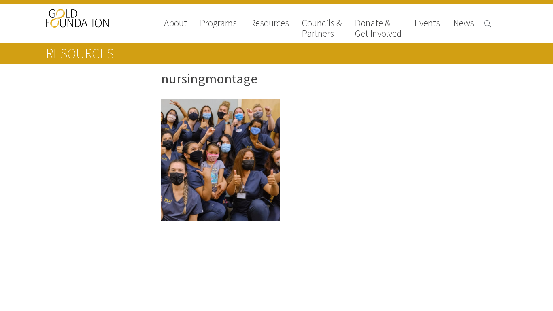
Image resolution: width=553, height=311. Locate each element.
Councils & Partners (322, 28)
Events (427, 24)
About (175, 24)
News (463, 24)
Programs (218, 24)
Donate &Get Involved (378, 28)
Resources (269, 24)
